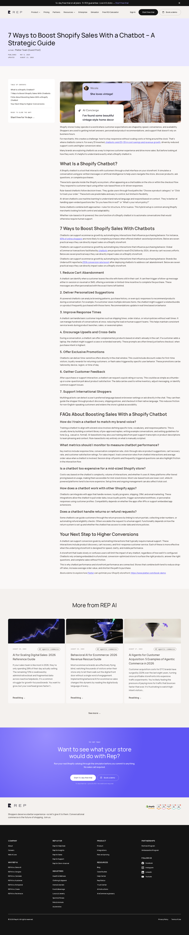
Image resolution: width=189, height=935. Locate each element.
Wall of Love (12, 855)
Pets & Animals (58, 902)
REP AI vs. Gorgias (14, 872)
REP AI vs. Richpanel (15, 885)
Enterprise (82, 12)
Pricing (46, 12)
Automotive (57, 907)
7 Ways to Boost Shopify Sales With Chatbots (30, 93)
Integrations (101, 850)
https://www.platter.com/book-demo (148, 573)
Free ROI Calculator (110, 12)
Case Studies (102, 872)
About (10, 846)
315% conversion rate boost (95, 262)
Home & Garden (58, 885)
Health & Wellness (59, 876)
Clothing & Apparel (60, 880)
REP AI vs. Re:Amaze (15, 893)
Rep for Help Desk (59, 846)
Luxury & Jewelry (59, 893)
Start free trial (121, 3)
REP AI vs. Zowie (14, 889)
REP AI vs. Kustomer (15, 880)
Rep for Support (58, 859)
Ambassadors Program (150, 850)
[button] (35, 12)
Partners (56, 12)
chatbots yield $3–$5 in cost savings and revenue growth (132, 142)
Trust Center (102, 885)
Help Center (101, 876)
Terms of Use (176, 919)
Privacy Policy (163, 919)
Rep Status (101, 880)
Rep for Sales (57, 855)
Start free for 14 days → (23, 117)
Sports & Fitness (58, 898)
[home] (15, 12)
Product (100, 846)
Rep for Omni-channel (61, 863)
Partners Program (148, 846)
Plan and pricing (103, 855)
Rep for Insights (58, 850)
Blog (98, 867)
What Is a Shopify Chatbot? (23, 89)
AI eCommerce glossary (106, 893)
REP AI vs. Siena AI (14, 867)
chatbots (102, 250)
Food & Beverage (59, 889)
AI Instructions (102, 889)
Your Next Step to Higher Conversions (27, 104)
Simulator (95, 12)
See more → (94, 713)
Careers (11, 850)
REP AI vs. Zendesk (15, 876)
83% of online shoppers (71, 238)
